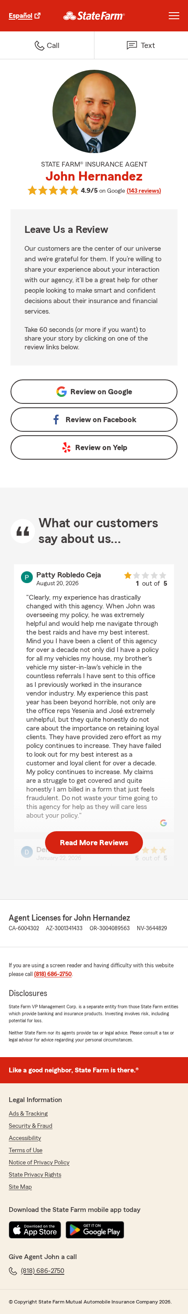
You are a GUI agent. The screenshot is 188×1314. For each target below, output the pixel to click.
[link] (94, 16)
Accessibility (25, 1138)
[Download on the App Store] (35, 1230)
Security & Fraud (30, 1126)
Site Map (20, 1187)
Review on (101, 392)
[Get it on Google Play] (95, 1230)
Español (20, 15)
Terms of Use (25, 1150)
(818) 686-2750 (53, 974)
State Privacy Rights (35, 1175)
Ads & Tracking (28, 1114)
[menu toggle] (174, 15)
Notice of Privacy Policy (39, 1163)
